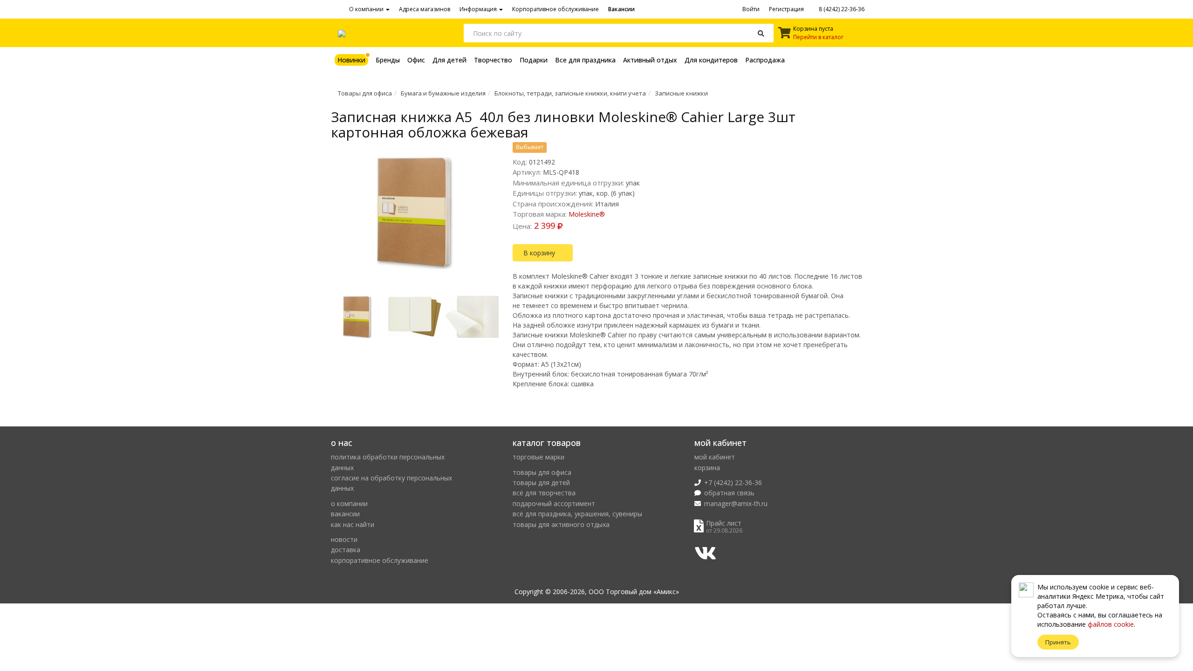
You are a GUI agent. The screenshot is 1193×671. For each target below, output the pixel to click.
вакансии (345, 513)
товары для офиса (542, 472)
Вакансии (621, 9)
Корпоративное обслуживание (555, 9)
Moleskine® (587, 214)
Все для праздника (585, 59)
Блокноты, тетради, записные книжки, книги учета (570, 93)
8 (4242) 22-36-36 (840, 9)
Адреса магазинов (424, 9)
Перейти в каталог (818, 37)
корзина (707, 467)
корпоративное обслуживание (379, 560)
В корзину (540, 252)
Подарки (534, 59)
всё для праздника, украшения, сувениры (577, 513)
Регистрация (786, 9)
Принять (1058, 642)
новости (344, 539)
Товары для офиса (365, 93)
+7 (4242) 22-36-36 (733, 482)
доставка (345, 549)
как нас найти (352, 524)
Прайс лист (723, 523)
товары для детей (541, 482)
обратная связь (729, 492)
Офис (416, 59)
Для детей (449, 59)
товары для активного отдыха (561, 524)
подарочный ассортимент (554, 503)
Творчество (493, 59)
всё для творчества (544, 492)
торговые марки (538, 456)
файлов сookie (1111, 624)
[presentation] (334, 320)
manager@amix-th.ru (736, 503)
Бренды (388, 59)
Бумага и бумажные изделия (443, 93)
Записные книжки (681, 93)
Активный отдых (650, 59)
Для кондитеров (711, 59)
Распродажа (765, 59)
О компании (367, 9)
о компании (349, 503)
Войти (751, 9)
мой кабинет (714, 456)
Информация (478, 9)
